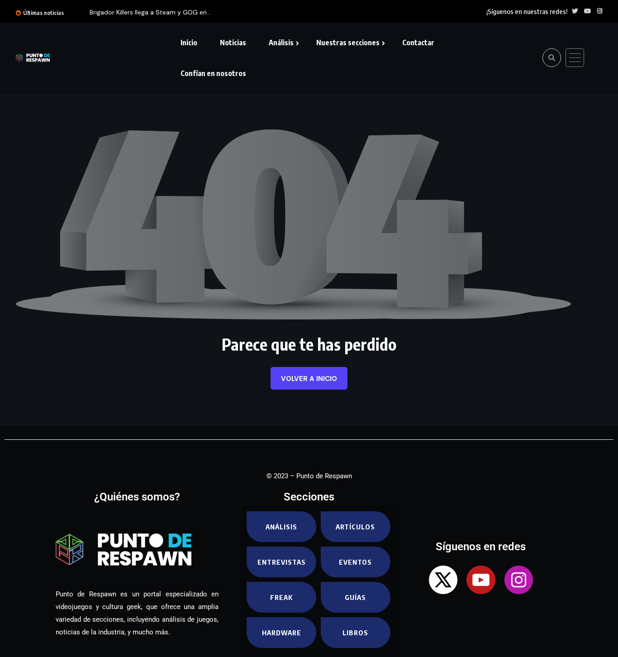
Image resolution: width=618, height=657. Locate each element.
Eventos (355, 562)
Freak (281, 597)
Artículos (355, 527)
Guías (355, 597)
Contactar (418, 42)
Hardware (281, 632)
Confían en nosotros (213, 73)
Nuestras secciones (348, 42)
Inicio (189, 42)
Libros (355, 632)
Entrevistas (281, 562)
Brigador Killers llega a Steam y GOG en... (150, 12)
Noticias (233, 42)
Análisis (281, 42)
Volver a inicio (309, 378)
